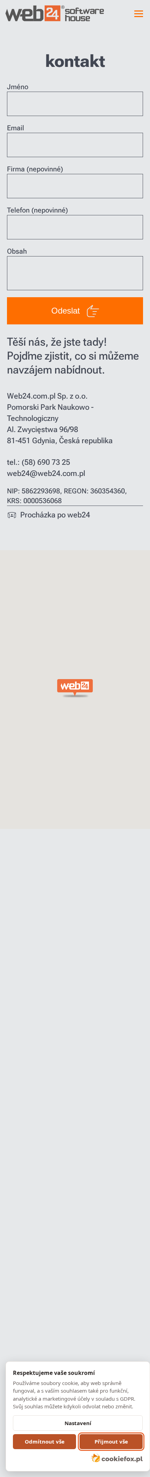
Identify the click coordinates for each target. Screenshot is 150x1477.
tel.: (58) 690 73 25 (38, 462)
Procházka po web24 (55, 514)
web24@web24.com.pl (46, 473)
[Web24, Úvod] (30, 13)
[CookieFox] (117, 1457)
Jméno (17, 87)
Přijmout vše (111, 1441)
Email (15, 128)
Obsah (17, 251)
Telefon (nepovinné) (37, 210)
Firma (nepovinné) (35, 169)
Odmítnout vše (45, 1441)
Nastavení (78, 1423)
